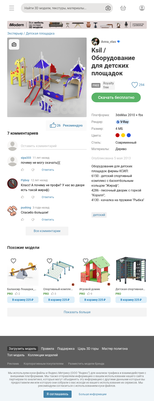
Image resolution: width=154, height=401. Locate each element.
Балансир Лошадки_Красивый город (22, 289)
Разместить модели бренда (86, 363)
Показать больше (77, 312)
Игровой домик (89, 289)
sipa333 (26, 157)
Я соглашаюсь (57, 394)
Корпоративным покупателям (43, 363)
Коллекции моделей (43, 355)
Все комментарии (47, 231)
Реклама (13, 363)
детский (99, 215)
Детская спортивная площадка (130, 289)
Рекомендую (70, 125)
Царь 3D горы (88, 349)
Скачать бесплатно (116, 97)
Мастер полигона (115, 349)
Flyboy (25, 180)
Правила (47, 349)
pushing (26, 207)
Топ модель (16, 355)
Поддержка (66, 349)
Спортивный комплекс (58, 289)
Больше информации (92, 394)
